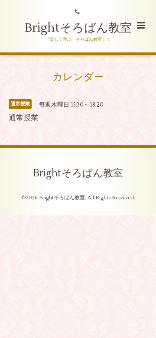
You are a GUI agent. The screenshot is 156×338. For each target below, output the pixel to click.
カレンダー (78, 77)
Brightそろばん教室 (78, 28)
